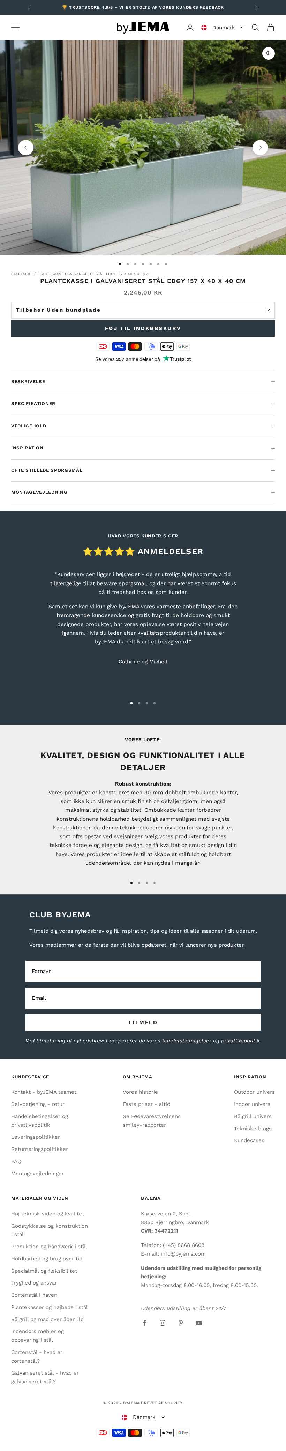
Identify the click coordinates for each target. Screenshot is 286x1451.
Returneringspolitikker (39, 1149)
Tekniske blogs (253, 1128)
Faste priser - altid (146, 1104)
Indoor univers (252, 1104)
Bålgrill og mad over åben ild (47, 1319)
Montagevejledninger (37, 1173)
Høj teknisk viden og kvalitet (47, 1214)
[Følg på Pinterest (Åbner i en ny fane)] (180, 1322)
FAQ (16, 1161)
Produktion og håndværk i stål (49, 1246)
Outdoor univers (254, 1092)
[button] (222, 27)
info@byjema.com (183, 1254)
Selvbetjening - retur (38, 1104)
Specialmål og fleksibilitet (44, 1271)
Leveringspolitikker (35, 1137)
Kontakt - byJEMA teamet (43, 1092)
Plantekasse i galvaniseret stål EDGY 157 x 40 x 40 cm (93, 274)
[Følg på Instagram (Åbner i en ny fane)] (162, 1322)
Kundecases (249, 1140)
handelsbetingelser (186, 1040)
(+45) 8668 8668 (183, 1245)
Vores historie (140, 1092)
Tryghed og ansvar (34, 1283)
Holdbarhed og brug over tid (46, 1259)
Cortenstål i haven (34, 1295)
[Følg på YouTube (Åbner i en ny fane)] (198, 1322)
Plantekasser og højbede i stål (49, 1307)
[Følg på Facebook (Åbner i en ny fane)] (144, 1322)
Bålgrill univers (253, 1116)
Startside (21, 274)
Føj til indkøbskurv (143, 328)
